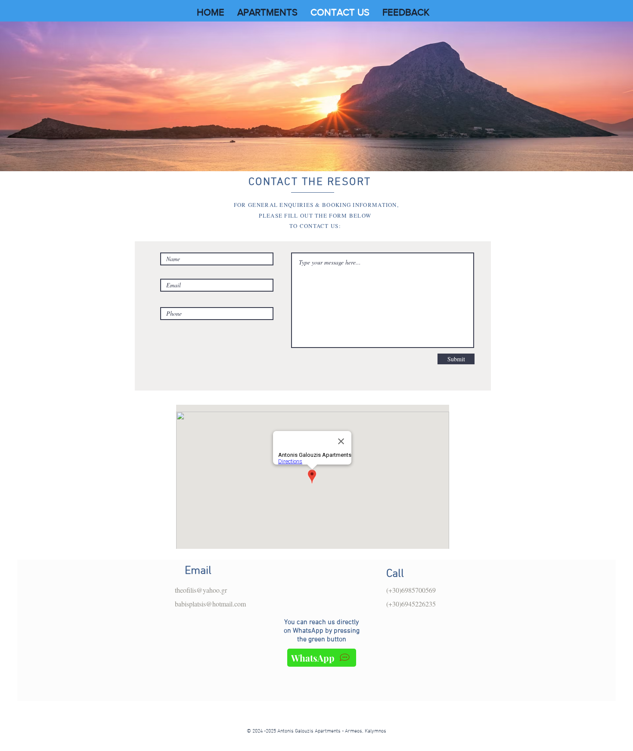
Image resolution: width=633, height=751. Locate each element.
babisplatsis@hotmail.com (210, 603)
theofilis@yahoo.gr (201, 589)
